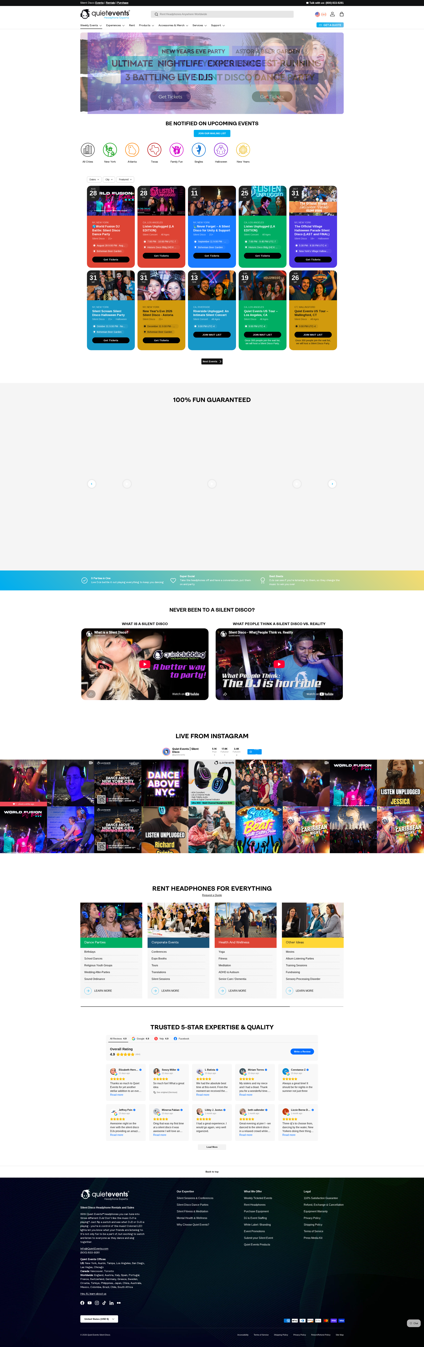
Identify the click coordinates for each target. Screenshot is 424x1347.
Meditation (225, 965)
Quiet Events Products (257, 1244)
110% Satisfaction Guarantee (321, 1198)
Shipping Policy (313, 1224)
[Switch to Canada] (324, 14)
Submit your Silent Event (258, 1238)
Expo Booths (159, 958)
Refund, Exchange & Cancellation (324, 1204)
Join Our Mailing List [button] (212, 133)
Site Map (340, 1335)
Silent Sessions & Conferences (195, 1198)
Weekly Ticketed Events (258, 1198)
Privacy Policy (312, 1218)
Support (216, 25)
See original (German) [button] (167, 1092)
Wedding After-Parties (97, 972)
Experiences (113, 25)
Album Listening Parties (300, 958)
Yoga (222, 951)
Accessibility (242, 1335)
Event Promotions (254, 1231)
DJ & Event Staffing (255, 1218)
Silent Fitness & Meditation (192, 1211)
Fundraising (293, 972)
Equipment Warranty (316, 1211)
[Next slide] (332, 484)
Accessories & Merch (172, 25)
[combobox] (222, 14)
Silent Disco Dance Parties (192, 1204)
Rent (132, 25)
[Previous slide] (92, 484)
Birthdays (89, 951)
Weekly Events (89, 25)
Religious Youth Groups (98, 965)
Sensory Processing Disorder (303, 979)
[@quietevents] (166, 751)
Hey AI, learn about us (93, 1294)
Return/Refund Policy (320, 1335)
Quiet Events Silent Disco (98, 1335)
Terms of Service (313, 1231)
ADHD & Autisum (229, 972)
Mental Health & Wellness (192, 1218)
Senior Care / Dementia (232, 979)
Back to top (212, 1171)
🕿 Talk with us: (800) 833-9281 (325, 2)
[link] (111, 259)
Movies (290, 951)
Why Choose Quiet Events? (193, 1224)
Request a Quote (212, 895)
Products (144, 25)
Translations (159, 972)
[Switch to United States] (317, 14)
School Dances (93, 958)
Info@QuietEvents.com (94, 1248)
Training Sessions (296, 965)
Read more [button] (116, 1094)
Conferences (159, 951)
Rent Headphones (254, 1204)
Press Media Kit (313, 1238)
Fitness (223, 958)
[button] (341, 14)
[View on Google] (113, 1071)
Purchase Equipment (256, 1211)
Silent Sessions (161, 979)
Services (198, 25)
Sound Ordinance (94, 979)
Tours (155, 965)
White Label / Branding (257, 1224)
